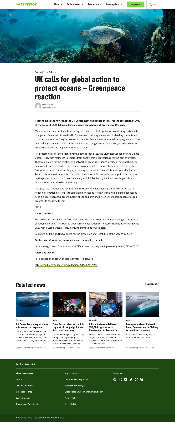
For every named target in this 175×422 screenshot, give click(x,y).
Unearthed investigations (76, 379)
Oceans (38, 72)
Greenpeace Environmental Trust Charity (84, 391)
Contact (19, 379)
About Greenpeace (24, 373)
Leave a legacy (23, 397)
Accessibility (70, 404)
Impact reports (72, 373)
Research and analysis (75, 385)
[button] (58, 4)
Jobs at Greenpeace (25, 385)
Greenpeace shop (24, 391)
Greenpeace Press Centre (28, 404)
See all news (151, 284)
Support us (136, 4)
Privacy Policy (71, 397)
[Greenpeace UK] (26, 4)
